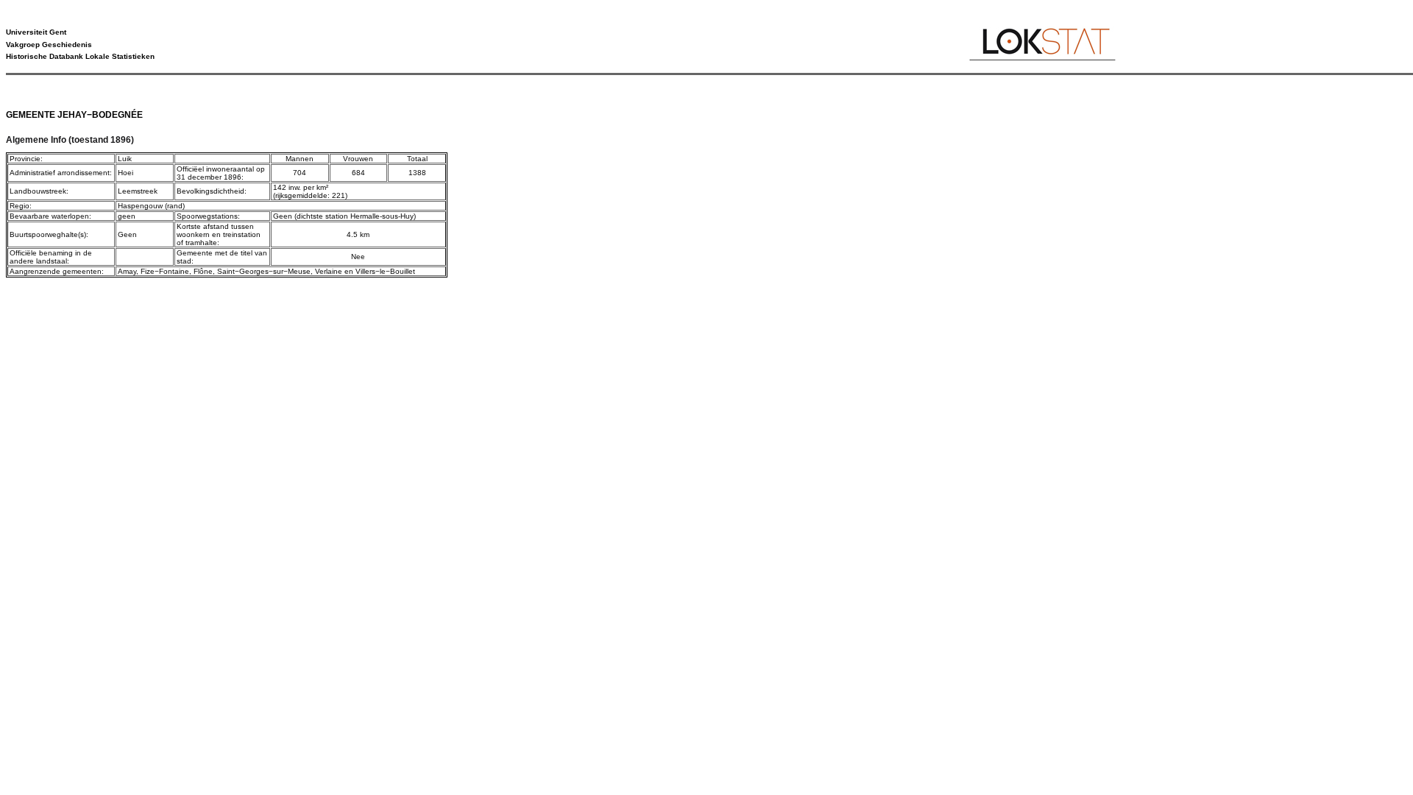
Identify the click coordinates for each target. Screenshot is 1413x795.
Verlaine (328, 271)
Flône (203, 271)
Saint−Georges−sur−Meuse (264, 271)
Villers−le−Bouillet (385, 271)
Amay (127, 271)
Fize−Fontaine (165, 271)
